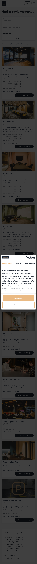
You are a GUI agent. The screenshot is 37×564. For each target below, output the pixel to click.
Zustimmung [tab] (7, 263)
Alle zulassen (18, 298)
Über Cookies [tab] (30, 263)
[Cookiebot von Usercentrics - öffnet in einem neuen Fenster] (26, 257)
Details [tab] (18, 263)
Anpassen (17, 305)
